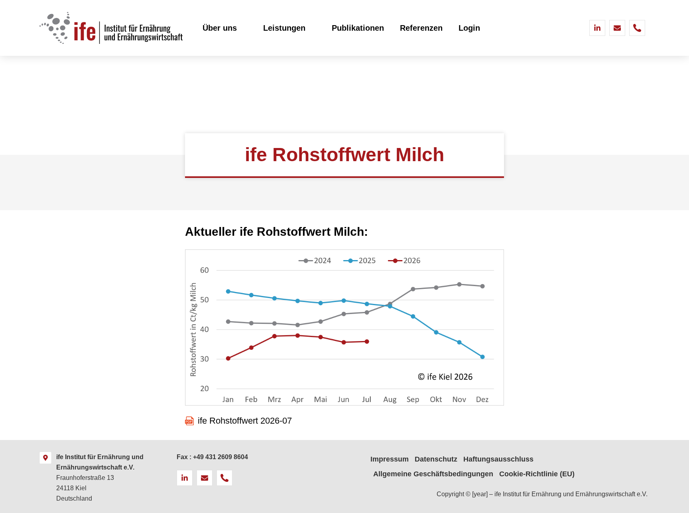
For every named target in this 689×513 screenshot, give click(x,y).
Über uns (220, 28)
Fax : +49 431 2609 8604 (212, 457)
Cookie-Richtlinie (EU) (537, 474)
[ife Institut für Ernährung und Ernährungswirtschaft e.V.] (45, 458)
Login (469, 28)
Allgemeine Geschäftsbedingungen (433, 474)
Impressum (389, 459)
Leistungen (284, 28)
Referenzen (421, 28)
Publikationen (358, 28)
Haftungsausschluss (498, 459)
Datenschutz (436, 459)
